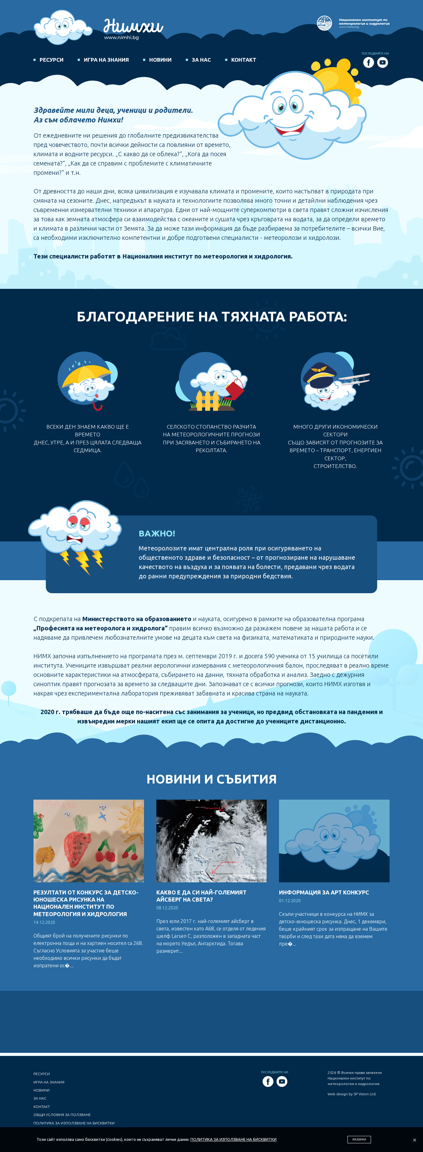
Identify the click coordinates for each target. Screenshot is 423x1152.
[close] (414, 1140)
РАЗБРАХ (359, 1139)
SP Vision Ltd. (365, 1094)
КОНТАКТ (243, 60)
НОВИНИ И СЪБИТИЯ (211, 779)
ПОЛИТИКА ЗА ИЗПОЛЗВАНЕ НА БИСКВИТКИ (233, 1139)
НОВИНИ (160, 60)
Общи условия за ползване (62, 1115)
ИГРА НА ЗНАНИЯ (106, 60)
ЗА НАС (201, 60)
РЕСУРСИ (51, 60)
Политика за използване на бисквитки (74, 1123)
